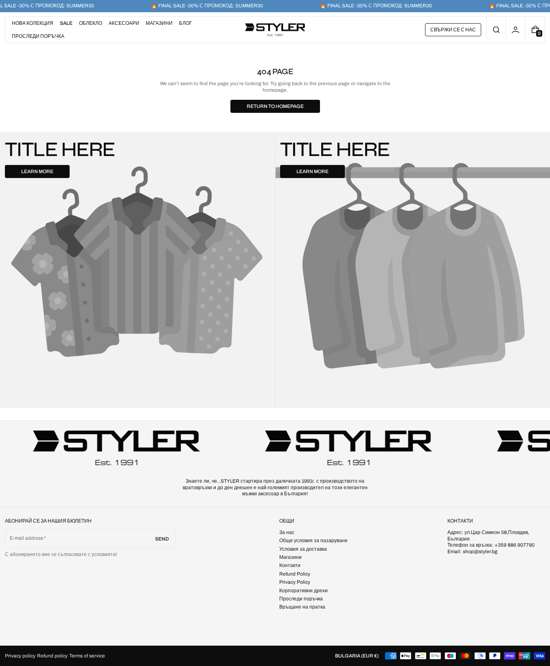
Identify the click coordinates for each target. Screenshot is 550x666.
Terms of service (87, 656)
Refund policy (52, 656)
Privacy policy (20, 656)
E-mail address (27, 538)
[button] (496, 30)
